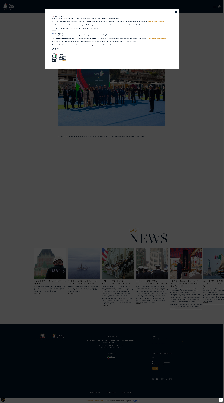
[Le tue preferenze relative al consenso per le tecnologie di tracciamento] (221, 400)
